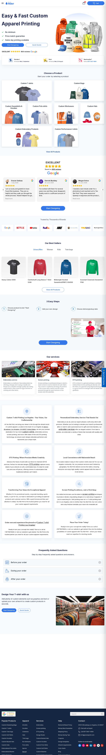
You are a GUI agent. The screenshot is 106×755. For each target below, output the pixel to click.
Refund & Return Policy (65, 725)
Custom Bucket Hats (8, 741)
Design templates (63, 741)
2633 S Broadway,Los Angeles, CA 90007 (91, 725)
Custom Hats (6, 745)
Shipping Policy (63, 731)
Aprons (24, 748)
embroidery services (67, 429)
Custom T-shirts (6, 728)
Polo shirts (25, 745)
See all (24, 751)
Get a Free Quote (104, 378)
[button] (20, 52)
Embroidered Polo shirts (9, 748)
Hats (23, 735)
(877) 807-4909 (92, 61)
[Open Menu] (2, 3)
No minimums (26, 741)
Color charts (62, 748)
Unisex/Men (38, 249)
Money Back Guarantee (65, 728)
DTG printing (34, 464)
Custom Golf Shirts (7, 735)
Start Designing (53, 208)
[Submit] (102, 714)
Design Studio (40, 735)
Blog (59, 751)
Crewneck (25, 731)
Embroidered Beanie (8, 751)
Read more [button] (9, 198)
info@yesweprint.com (87, 735)
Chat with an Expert (86, 728)
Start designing (12, 45)
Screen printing (41, 728)
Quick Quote (24, 610)
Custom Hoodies (7, 738)
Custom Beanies (41, 751)
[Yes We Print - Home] (9, 3)
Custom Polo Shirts (42, 745)
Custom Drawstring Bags (9, 725)
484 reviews (56, 169)
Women (50, 249)
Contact (81, 721)
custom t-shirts (28, 432)
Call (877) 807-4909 (87, 731)
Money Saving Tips (64, 735)
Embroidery (39, 725)
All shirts (24, 725)
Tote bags (69, 249)
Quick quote (36, 45)
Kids (59, 249)
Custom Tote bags (7, 731)
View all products (53, 152)
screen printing (88, 494)
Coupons (61, 738)
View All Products (53, 290)
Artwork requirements (64, 745)
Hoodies (25, 728)
